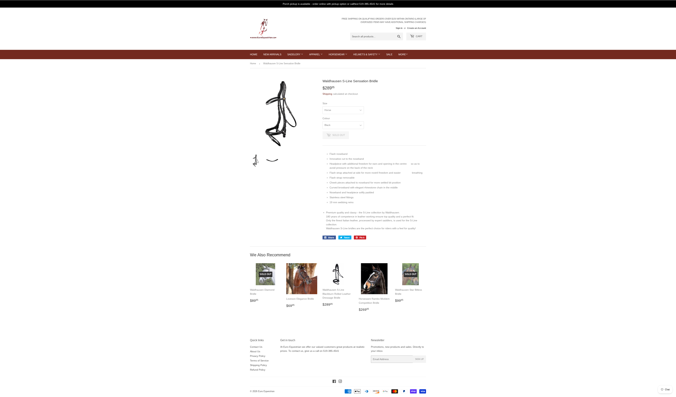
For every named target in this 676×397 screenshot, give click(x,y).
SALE (389, 54)
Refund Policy (257, 369)
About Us (255, 351)
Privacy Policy (257, 356)
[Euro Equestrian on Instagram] (340, 381)
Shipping (327, 93)
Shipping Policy (258, 365)
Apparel (315, 54)
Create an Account (416, 28)
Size (325, 103)
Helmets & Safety (365, 54)
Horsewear (337, 54)
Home (253, 54)
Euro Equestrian (266, 391)
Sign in (399, 28)
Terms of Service (259, 360)
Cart (419, 36)
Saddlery (294, 54)
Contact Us (256, 346)
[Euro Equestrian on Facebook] (334, 381)
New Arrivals (272, 54)
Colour (326, 118)
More (402, 54)
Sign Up (419, 359)
